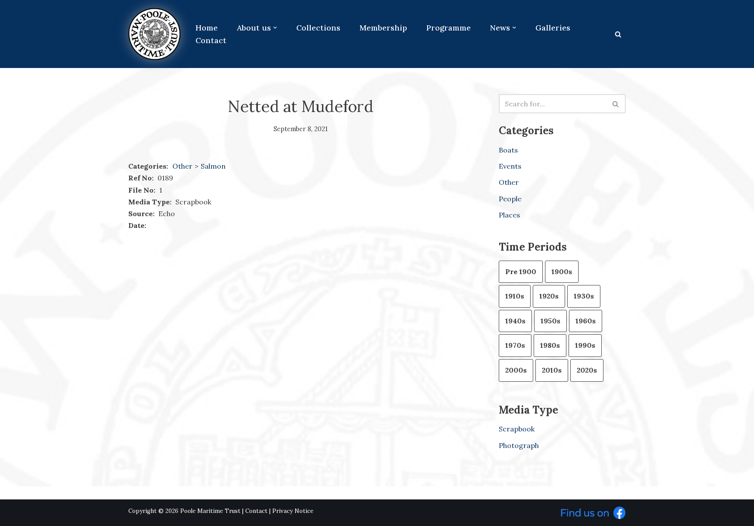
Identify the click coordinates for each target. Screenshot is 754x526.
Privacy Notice (292, 511)
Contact (210, 40)
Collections (318, 28)
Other (182, 166)
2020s (587, 370)
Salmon (213, 166)
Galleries (552, 28)
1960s (586, 320)
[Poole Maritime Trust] (154, 34)
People (510, 198)
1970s (515, 345)
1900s (562, 271)
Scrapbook (517, 428)
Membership (383, 28)
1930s (584, 296)
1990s (585, 345)
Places (509, 214)
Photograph (519, 445)
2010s (552, 370)
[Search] (618, 34)
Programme (448, 28)
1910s (514, 296)
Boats (508, 150)
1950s (550, 320)
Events (510, 166)
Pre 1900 (520, 271)
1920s (549, 296)
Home (206, 28)
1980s (550, 345)
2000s (516, 370)
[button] (275, 28)
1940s (515, 320)
